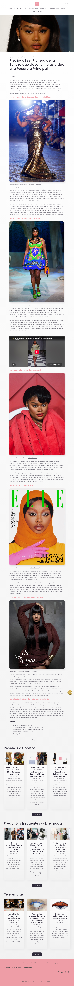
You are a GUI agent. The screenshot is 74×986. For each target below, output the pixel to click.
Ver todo (37, 814)
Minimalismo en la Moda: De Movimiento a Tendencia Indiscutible (60, 847)
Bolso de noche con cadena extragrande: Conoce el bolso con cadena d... (37, 772)
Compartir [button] (14, 76)
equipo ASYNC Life (47, 981)
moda (30, 190)
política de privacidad (27, 963)
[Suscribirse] (29, 972)
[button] (5, 3)
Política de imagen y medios (54, 963)
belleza (48, 84)
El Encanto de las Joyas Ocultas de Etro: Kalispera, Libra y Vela (14, 771)
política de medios (36, 184)
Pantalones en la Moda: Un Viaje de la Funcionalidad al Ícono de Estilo (37, 847)
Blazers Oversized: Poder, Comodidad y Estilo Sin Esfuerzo (14, 847)
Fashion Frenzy (29, 981)
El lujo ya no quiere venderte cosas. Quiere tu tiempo (60, 917)
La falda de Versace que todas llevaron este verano (13, 917)
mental (35, 322)
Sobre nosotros (16, 963)
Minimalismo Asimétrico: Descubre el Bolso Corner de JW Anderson (60, 772)
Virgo (56, 86)
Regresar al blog (38, 740)
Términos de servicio (40, 963)
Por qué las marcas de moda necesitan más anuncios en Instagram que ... (37, 918)
